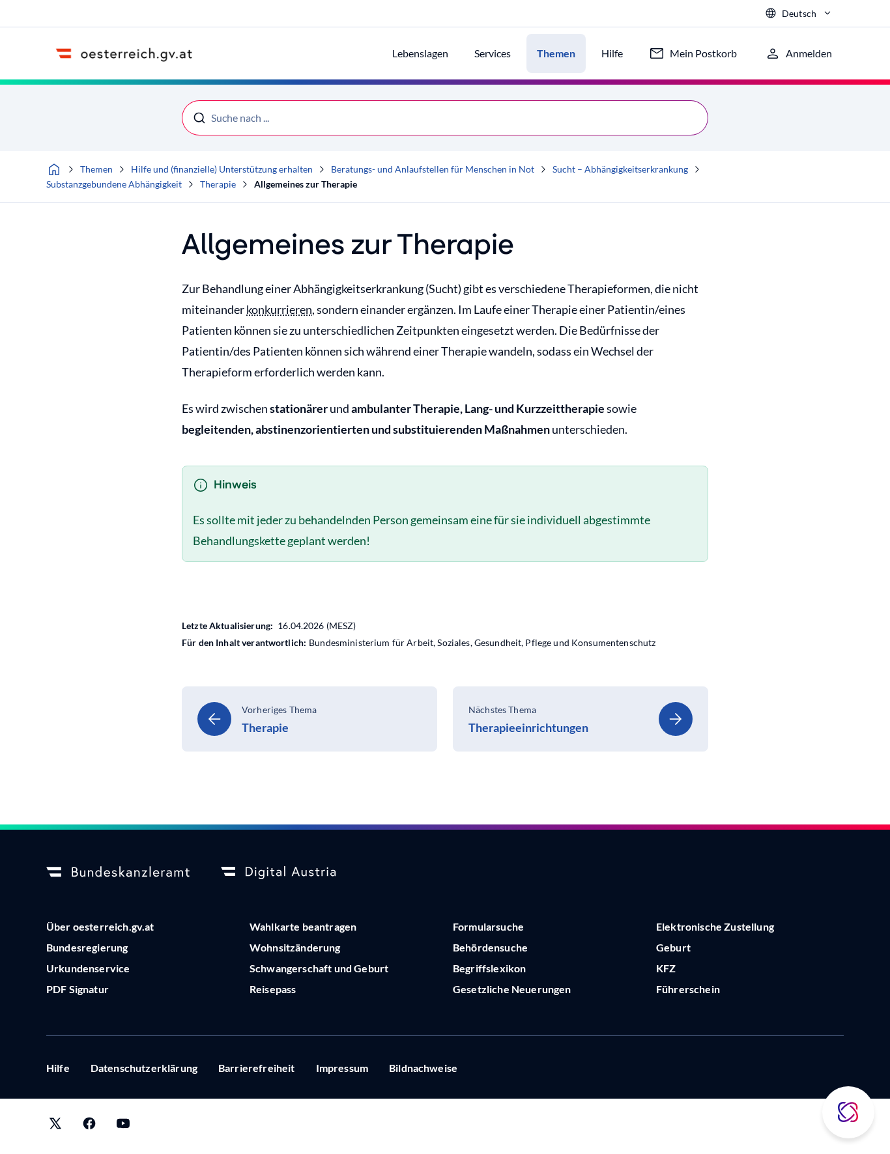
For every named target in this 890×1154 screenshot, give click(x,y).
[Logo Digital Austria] (292, 872)
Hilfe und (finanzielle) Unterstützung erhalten (222, 169)
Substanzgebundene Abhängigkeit (114, 184)
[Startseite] (54, 169)
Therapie (218, 184)
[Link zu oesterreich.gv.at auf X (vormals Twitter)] (55, 1126)
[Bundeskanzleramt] (118, 872)
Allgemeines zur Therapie (305, 184)
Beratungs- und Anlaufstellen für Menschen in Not (432, 169)
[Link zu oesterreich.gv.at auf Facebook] (89, 1126)
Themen (96, 169)
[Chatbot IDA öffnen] (848, 1112)
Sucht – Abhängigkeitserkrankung (620, 169)
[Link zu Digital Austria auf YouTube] (123, 1126)
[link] (309, 719)
